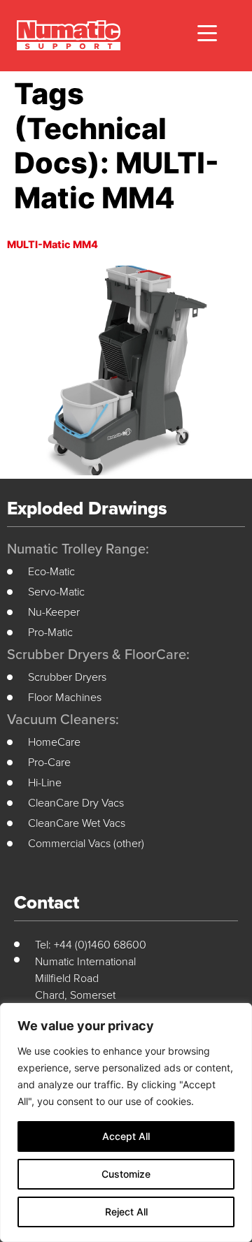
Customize (126, 1174)
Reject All (126, 1212)
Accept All (126, 1136)
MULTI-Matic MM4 (52, 244)
